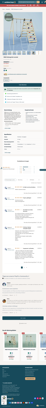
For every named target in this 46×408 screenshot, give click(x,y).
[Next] (41, 31)
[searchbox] (10, 180)
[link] (27, 167)
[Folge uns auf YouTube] (40, 398)
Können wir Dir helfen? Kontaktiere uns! (14, 96)
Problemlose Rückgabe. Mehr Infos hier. (14, 99)
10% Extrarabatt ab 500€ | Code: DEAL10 (23, 5)
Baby (11, 80)
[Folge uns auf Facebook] (35, 398)
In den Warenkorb (22, 84)
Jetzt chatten (23, 318)
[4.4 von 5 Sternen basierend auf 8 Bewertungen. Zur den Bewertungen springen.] (6, 66)
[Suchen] (38, 2)
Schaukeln (8, 9)
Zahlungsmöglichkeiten (29, 373)
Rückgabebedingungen (29, 375)
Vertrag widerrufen (30, 378)
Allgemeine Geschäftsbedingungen (31, 369)
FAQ (3, 372)
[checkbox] (34, 180)
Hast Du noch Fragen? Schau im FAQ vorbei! (15, 102)
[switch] (4, 403)
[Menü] (6, 396)
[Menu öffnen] (3, 2)
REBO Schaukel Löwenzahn (29, 349)
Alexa (8, 298)
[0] (44, 2)
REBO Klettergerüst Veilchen (11, 349)
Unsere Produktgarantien (30, 371)
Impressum (4, 376)
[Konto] (42, 2)
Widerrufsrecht (5, 373)
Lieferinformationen (6, 375)
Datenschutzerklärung (29, 372)
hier (7, 392)
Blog (3, 369)
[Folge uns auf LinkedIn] (43, 398)
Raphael (8, 282)
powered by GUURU (24, 323)
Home (3, 9)
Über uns (4, 371)
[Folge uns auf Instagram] (38, 398)
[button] (19, 267)
